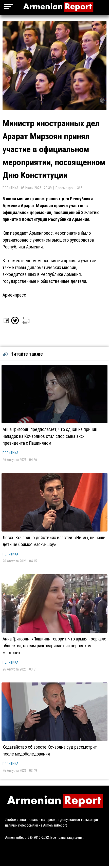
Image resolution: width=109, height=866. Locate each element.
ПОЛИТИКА (11, 453)
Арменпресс (14, 295)
